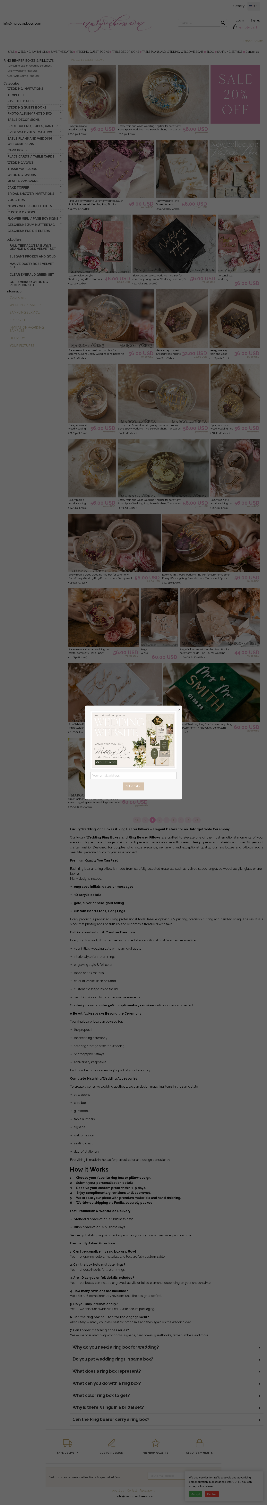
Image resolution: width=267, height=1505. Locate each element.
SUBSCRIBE (133, 786)
